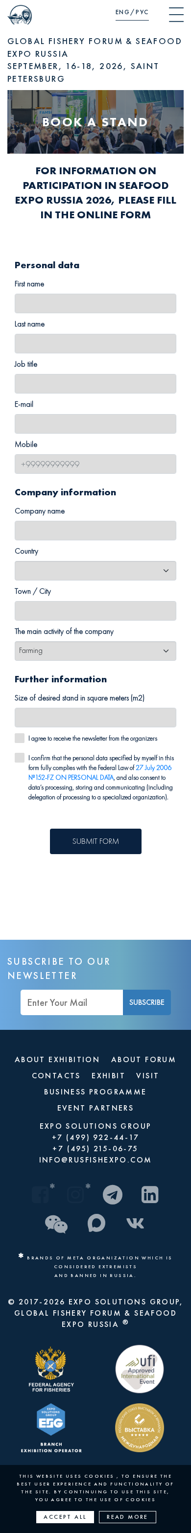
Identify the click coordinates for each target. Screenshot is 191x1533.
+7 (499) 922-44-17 (95, 1137)
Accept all (65, 1517)
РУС (142, 12)
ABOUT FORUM (143, 1059)
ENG (123, 12)
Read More (127, 1517)
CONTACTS (56, 1075)
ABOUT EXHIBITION (57, 1059)
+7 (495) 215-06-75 (95, 1148)
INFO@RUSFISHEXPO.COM (95, 1160)
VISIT (147, 1075)
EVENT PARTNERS (95, 1108)
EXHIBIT (108, 1075)
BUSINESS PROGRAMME (95, 1092)
